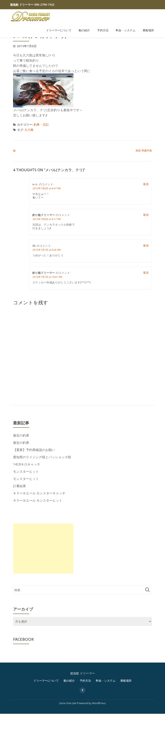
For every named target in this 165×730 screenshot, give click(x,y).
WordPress (99, 703)
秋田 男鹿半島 (144, 150)
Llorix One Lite (68, 703)
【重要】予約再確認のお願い (34, 450)
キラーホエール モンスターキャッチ (39, 493)
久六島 (29, 130)
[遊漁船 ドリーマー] (31, 16)
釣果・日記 (41, 124)
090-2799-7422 (43, 4)
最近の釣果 (21, 435)
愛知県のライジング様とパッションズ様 (42, 457)
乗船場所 (148, 30)
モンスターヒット (26, 471)
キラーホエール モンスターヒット (37, 500)
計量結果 (19, 486)
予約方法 (102, 30)
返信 (146, 184)
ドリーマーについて (58, 30)
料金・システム (125, 30)
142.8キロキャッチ (26, 464)
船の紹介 (84, 30)
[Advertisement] (43, 548)
